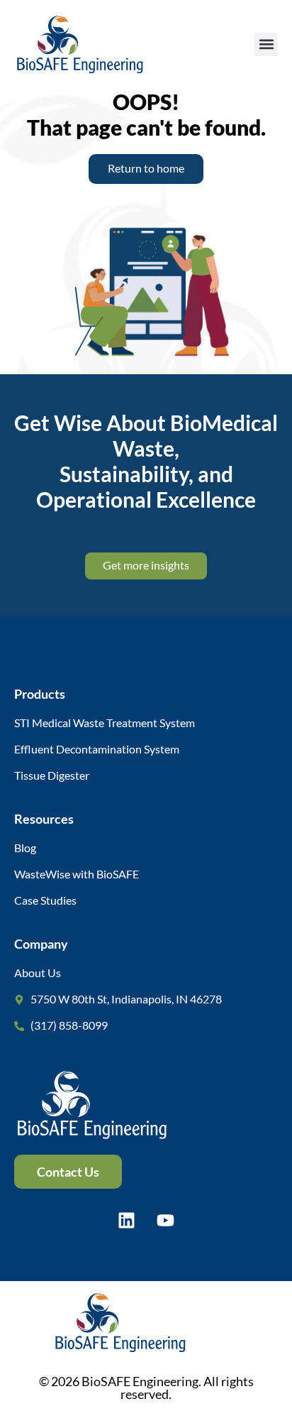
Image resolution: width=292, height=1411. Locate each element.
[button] (266, 44)
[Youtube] (166, 1220)
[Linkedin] (127, 1220)
